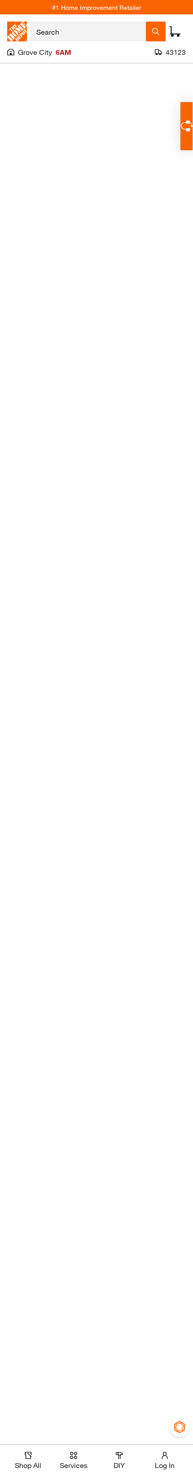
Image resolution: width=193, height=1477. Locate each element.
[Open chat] (186, 126)
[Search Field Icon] (156, 31)
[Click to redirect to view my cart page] (175, 31)
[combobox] (88, 31)
